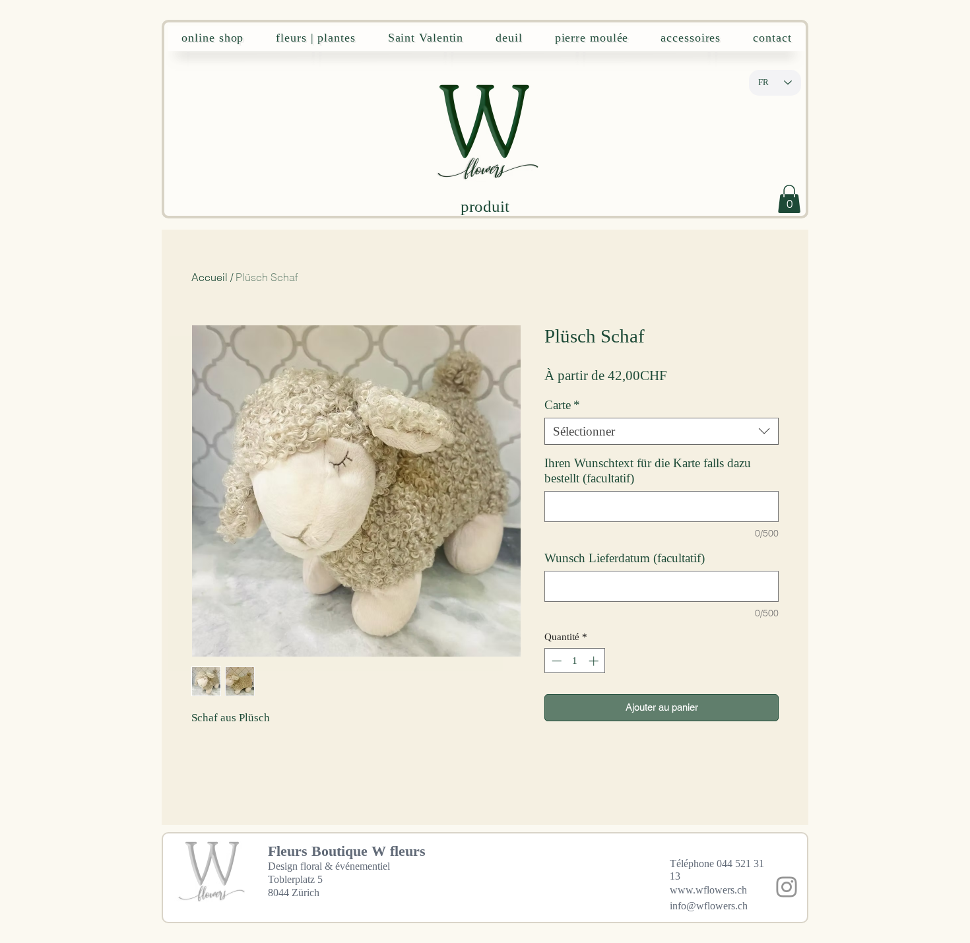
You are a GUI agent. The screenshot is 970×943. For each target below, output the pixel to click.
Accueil (209, 277)
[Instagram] (786, 887)
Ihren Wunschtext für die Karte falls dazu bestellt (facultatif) (647, 470)
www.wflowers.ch (708, 889)
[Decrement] (555, 661)
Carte (562, 405)
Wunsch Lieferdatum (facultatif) (624, 558)
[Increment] (595, 661)
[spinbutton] (575, 661)
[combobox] (661, 431)
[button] (789, 199)
